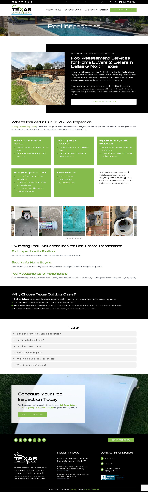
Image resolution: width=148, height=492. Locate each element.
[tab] (65, 238)
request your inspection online (40, 408)
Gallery (104, 10)
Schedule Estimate (123, 10)
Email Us (108, 464)
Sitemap (73, 489)
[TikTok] (25, 2)
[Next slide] (135, 221)
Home (68, 2)
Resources (88, 2)
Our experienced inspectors (23, 127)
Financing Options (101, 2)
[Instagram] (16, 2)
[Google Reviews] (28, 2)
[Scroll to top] (143, 484)
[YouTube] (22, 2)
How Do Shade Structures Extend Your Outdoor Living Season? (73, 475)
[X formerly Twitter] (19, 2)
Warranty (113, 2)
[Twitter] (25, 440)
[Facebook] (13, 2)
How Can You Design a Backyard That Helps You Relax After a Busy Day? (72, 468)
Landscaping (91, 10)
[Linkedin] (31, 2)
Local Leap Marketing (91, 489)
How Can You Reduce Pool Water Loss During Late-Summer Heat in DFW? (72, 460)
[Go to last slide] (13, 221)
